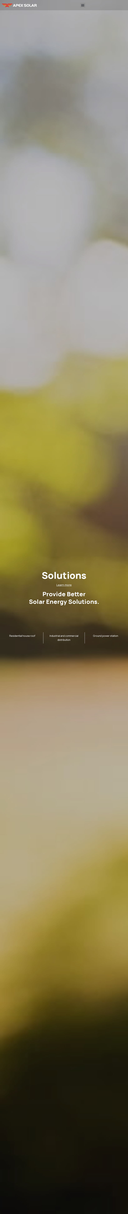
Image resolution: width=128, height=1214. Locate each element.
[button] (82, 5)
